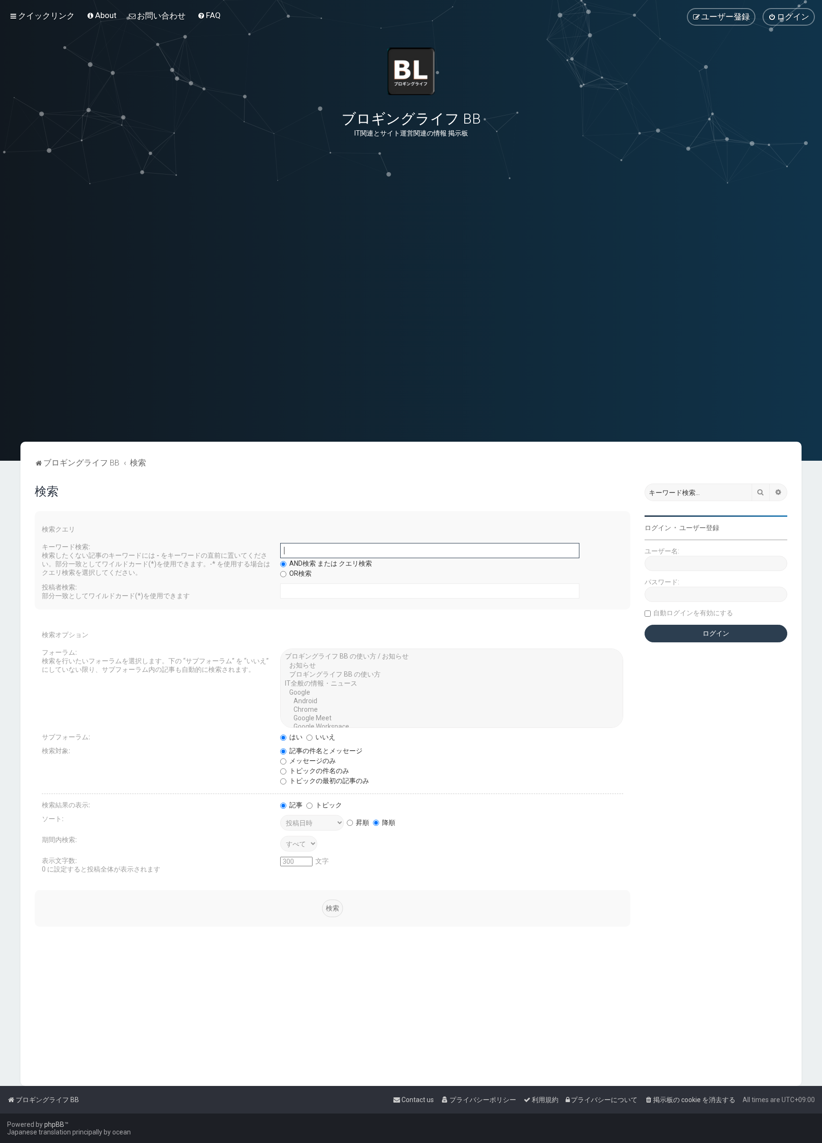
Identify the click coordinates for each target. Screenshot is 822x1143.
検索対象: (56, 751)
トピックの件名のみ (318, 771)
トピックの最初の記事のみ (328, 781)
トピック (328, 805)
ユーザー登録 (699, 528)
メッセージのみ (312, 761)
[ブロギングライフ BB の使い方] (451, 674)
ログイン (658, 528)
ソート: (53, 819)
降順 (388, 822)
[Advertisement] (411, 394)
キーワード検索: (66, 547)
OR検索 (300, 573)
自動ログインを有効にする (693, 613)
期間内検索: (59, 839)
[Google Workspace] (451, 727)
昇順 (361, 822)
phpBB (54, 1124)
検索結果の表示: (66, 805)
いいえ (324, 737)
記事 (295, 805)
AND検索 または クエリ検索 (330, 563)
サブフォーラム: (66, 737)
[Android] (451, 701)
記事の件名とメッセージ (325, 751)
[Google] (451, 692)
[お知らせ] (451, 665)
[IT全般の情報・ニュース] (451, 683)
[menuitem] (101, 15)
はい (295, 737)
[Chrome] (451, 710)
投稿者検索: (59, 587)
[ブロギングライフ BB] (411, 71)
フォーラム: (59, 652)
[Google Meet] (451, 718)
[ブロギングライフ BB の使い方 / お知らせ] (451, 656)
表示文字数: (59, 860)
